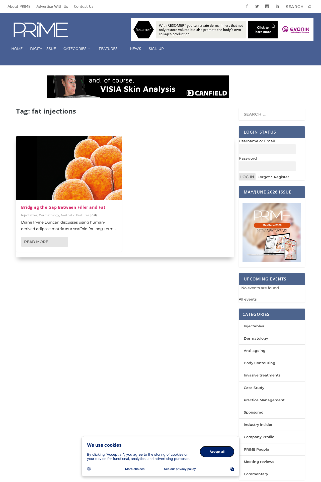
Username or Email (257, 141)
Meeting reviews (259, 461)
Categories (75, 49)
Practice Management (264, 400)
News (135, 49)
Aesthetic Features (75, 215)
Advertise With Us (52, 6)
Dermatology (49, 215)
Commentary (256, 474)
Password (248, 158)
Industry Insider (258, 424)
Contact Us (83, 6)
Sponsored (254, 412)
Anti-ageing (255, 350)
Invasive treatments (262, 375)
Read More (36, 241)
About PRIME (19, 6)
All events (248, 299)
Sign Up (156, 49)
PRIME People (256, 449)
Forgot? (265, 177)
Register (281, 177)
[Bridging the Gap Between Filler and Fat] (69, 168)
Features (108, 49)
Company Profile (259, 437)
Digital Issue (43, 49)
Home (17, 49)
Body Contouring (259, 363)
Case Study (254, 387)
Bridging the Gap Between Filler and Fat (63, 207)
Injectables (29, 215)
